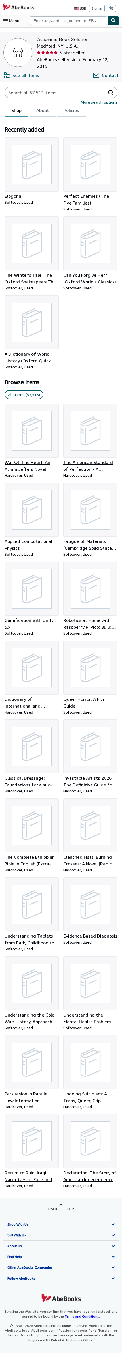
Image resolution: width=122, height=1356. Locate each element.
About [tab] (42, 110)
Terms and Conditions (82, 1316)
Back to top (61, 1208)
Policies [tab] (71, 110)
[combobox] (68, 20)
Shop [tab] (16, 110)
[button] (111, 92)
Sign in (97, 8)
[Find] (113, 20)
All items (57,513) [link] (24, 394)
